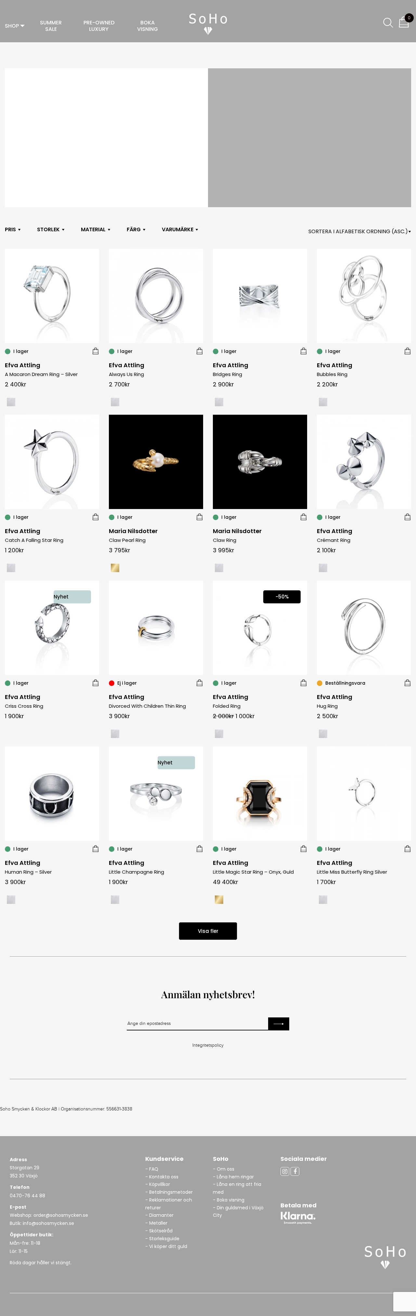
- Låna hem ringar (234, 1177)
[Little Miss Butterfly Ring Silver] (407, 848)
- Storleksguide (162, 1238)
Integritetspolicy (208, 1045)
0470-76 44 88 (27, 1195)
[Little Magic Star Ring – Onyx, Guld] (303, 848)
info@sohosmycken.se (48, 1223)
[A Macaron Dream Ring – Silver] (95, 351)
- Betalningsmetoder (169, 1192)
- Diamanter (159, 1215)
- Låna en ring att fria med (237, 1188)
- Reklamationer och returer (168, 1204)
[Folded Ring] (303, 682)
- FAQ (151, 1169)
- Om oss (223, 1169)
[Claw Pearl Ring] (199, 516)
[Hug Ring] (407, 682)
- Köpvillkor (157, 1184)
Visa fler (208, 931)
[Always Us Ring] (199, 351)
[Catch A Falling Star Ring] (95, 516)
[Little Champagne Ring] (199, 848)
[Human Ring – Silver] (95, 848)
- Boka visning (228, 1200)
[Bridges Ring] (303, 351)
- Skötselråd (159, 1231)
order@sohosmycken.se (60, 1215)
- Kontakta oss (161, 1177)
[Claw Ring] (303, 516)
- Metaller (156, 1223)
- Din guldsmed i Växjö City (238, 1211)
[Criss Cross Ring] (95, 682)
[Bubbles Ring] (407, 351)
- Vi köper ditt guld (166, 1246)
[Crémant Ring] (407, 516)
